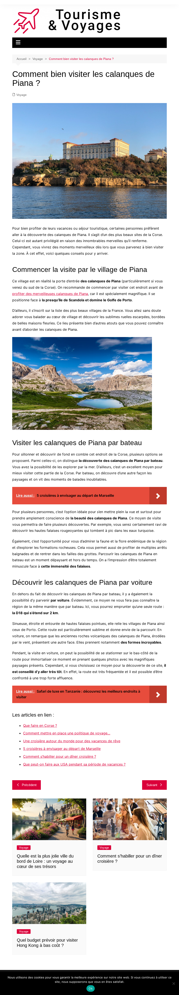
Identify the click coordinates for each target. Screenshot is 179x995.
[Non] (173, 983)
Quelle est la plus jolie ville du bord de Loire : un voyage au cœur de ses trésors (45, 861)
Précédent (29, 785)
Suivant (151, 785)
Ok (91, 988)
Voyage (21, 95)
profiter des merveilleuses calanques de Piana (50, 294)
